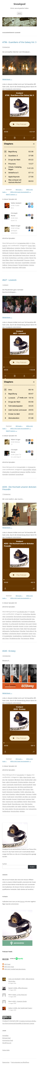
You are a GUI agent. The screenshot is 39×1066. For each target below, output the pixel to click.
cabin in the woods (11, 782)
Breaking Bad (28, 780)
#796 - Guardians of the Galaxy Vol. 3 (19, 42)
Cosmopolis (10, 784)
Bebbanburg (10, 248)
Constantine (9, 616)
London (26, 258)
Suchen (4, 864)
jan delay (25, 797)
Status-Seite (6, 1050)
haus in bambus (10, 794)
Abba (21, 777)
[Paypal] (29, 230)
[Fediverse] (29, 204)
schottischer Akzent (15, 633)
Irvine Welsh (18, 797)
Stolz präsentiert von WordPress (20, 1062)
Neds (21, 629)
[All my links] (26, 228)
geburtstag (28, 792)
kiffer (4, 799)
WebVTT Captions (11, 194)
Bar (7, 780)
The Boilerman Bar (14, 638)
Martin (29, 775)
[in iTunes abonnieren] (5, 959)
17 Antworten (6, 494)
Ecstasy (28, 789)
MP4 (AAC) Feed (9, 967)
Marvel (31, 258)
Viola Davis (15, 267)
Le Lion (26, 626)
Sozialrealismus (17, 636)
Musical (4, 804)
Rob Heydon (28, 804)
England (11, 253)
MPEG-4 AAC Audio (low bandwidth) (20, 192)
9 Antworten (6, 47)
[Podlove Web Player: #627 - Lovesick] (19, 375)
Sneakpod (19, 4)
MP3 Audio (19, 189)
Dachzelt (11, 250)
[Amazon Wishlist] (31, 218)
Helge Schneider (20, 794)
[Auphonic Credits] (29, 228)
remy (22, 804)
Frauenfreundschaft (26, 619)
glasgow (17, 253)
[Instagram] (31, 204)
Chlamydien (6, 472)
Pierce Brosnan (16, 804)
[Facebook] (29, 207)
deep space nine (12, 787)
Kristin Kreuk (21, 799)
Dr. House (9, 789)
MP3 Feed (7, 964)
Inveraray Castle (7, 255)
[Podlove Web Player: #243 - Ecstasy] (19, 729)
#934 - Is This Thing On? (20, 995)
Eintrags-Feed (6, 1038)
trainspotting (32, 809)
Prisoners (27, 260)
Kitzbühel (9, 626)
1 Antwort (5, 285)
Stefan (10, 1008)
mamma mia (9, 801)
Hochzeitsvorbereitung (28, 621)
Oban (11, 260)
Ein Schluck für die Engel (12, 619)
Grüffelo (28, 472)
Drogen (20, 789)
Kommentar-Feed (7, 1040)
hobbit (34, 794)
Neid (25, 629)
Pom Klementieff (19, 260)
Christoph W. (32, 467)
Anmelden (5, 1035)
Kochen (33, 472)
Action (30, 246)
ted (16, 806)
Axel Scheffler (27, 469)
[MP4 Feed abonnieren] (3, 967)
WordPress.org (6, 1043)
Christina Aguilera (23, 782)
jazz (29, 797)
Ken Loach (29, 624)
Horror (4, 797)
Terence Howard (13, 265)
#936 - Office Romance (20, 988)
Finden (32, 867)
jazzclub (33, 797)
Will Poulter (22, 267)
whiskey (22, 811)
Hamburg (8, 621)
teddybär (24, 806)
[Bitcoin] (31, 228)
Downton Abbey (28, 250)
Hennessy (29, 794)
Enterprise (10, 792)
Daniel (10, 988)
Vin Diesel (8, 267)
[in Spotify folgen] (16, 959)
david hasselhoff (27, 784)
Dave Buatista (19, 250)
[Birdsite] (31, 207)
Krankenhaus (13, 258)
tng (27, 809)
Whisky (32, 638)
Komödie (5, 474)
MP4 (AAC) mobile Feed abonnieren (14, 969)
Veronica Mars (15, 811)
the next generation (19, 809)
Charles (22, 248)
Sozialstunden (26, 636)
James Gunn (25, 255)
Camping (17, 248)
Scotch (30, 633)
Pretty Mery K (30, 631)
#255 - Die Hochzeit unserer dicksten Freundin (19, 488)
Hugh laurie (10, 797)
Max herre (17, 629)
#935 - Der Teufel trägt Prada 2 (23, 1008)
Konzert (21, 626)
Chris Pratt (29, 248)
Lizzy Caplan (9, 629)
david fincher (18, 784)
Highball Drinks (16, 621)
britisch (34, 469)
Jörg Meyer (22, 624)
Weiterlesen (7, 79)
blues (22, 780)
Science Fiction (10, 263)
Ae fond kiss (26, 614)
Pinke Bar (22, 631)
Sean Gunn (18, 263)
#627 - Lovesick (9, 280)
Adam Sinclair (27, 777)
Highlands (23, 253)
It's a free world (13, 624)
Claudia (32, 612)
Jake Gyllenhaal (17, 255)
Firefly (22, 792)
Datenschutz (5, 1062)
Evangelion (16, 792)
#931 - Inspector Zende (20, 1001)
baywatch (11, 780)
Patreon (22, 901)
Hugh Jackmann (31, 253)
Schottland (11, 474)
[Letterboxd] (26, 204)
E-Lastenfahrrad (15, 472)
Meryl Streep (31, 801)
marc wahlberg (18, 801)
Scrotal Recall (19, 474)
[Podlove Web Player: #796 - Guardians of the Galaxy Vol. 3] (19, 137)
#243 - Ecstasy (9, 651)
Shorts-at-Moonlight (8, 806)
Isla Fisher (5, 624)
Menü (19, 13)
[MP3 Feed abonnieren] (3, 964)
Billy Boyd (17, 780)
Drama (15, 789)
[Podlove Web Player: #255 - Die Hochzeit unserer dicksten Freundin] (19, 565)
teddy (19, 806)
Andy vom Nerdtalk (14, 979)
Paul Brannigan (14, 631)
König (6, 258)
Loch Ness (20, 258)
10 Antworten (6, 656)
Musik (9, 804)
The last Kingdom (23, 265)
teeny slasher (9, 809)
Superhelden (26, 263)
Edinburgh (5, 253)
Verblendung (6, 811)
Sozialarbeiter (8, 636)
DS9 (24, 789)
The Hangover (25, 638)
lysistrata (28, 799)
